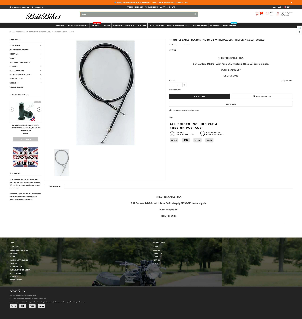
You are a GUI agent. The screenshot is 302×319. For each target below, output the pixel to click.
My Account (285, 15)
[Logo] (43, 16)
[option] (25, 121)
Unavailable (25, 139)
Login (283, 13)
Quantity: (172, 81)
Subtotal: (172, 89)
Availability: (173, 45)
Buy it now (231, 104)
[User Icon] (278, 13)
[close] (291, 3)
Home (12, 32)
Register (289, 13)
